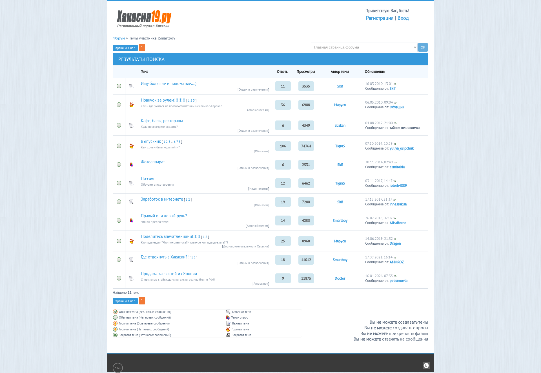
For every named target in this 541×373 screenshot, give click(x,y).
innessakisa (398, 204)
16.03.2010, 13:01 (379, 83)
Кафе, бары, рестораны (162, 120)
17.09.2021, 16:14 (379, 257)
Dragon (395, 243)
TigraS (340, 146)
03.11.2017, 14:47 (378, 180)
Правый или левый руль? (164, 215)
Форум (119, 38)
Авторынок (261, 284)
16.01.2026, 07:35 (379, 275)
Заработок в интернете (162, 199)
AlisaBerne (398, 222)
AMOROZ (397, 262)
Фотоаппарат (153, 161)
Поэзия (147, 178)
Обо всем (261, 151)
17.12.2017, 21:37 (378, 199)
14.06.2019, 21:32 (379, 238)
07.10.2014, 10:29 (379, 143)
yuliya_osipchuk (402, 148)
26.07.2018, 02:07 (378, 218)
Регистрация (380, 18)
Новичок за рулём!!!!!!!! (163, 100)
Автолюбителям (257, 110)
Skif (340, 86)
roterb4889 (398, 185)
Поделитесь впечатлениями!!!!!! (170, 236)
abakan (340, 125)
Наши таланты (258, 188)
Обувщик (397, 107)
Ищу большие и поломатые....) (168, 83)
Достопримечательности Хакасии (245, 246)
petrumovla (398, 280)
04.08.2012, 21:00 (379, 122)
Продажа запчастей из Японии (169, 273)
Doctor (340, 278)
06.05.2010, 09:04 (379, 102)
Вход (403, 18)
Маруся (340, 104)
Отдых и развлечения (253, 89)
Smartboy (340, 220)
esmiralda (397, 166)
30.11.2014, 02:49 (379, 162)
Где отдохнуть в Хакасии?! (165, 257)
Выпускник (151, 141)
